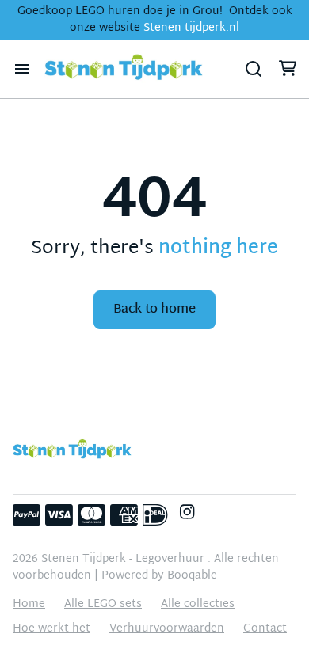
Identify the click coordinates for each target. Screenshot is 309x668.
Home (29, 604)
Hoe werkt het (51, 629)
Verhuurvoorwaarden (166, 629)
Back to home (154, 309)
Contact (265, 629)
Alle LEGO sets (103, 604)
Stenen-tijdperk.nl (189, 28)
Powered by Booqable (159, 575)
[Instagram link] (187, 515)
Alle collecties (198, 604)
